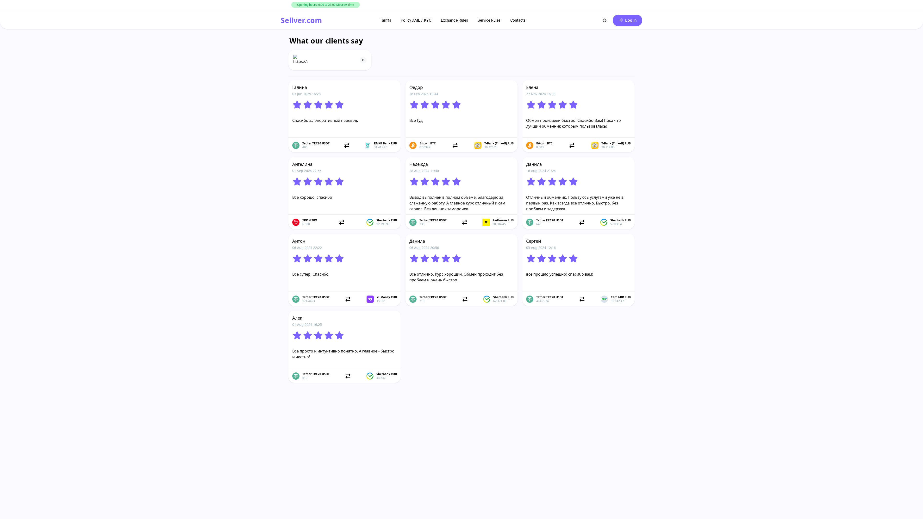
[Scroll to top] (14, 514)
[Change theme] (604, 20)
